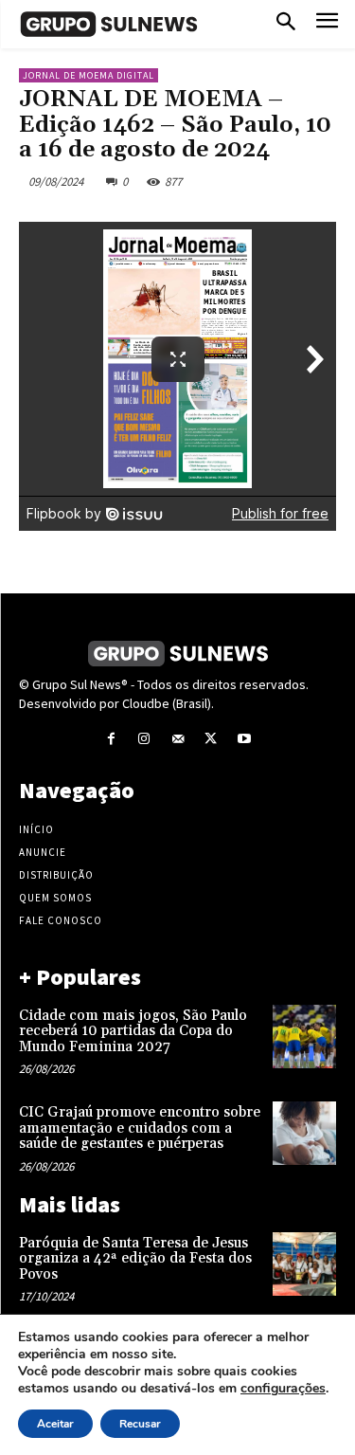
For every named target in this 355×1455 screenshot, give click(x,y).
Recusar (140, 1423)
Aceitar (55, 1423)
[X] (210, 739)
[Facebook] (111, 739)
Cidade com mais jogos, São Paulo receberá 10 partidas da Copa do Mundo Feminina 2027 (133, 1031)
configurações (283, 1388)
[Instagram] (144, 739)
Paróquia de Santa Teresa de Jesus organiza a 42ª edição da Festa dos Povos (135, 1258)
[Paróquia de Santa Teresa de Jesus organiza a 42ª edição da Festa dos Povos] (304, 1264)
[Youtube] (244, 739)
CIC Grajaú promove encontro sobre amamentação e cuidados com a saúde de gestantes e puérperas (139, 1128)
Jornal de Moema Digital (88, 75)
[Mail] (177, 739)
